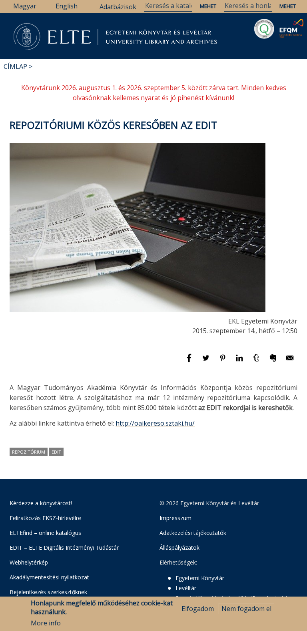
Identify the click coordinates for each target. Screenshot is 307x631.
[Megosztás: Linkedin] (240, 361)
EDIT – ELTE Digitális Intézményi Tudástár (64, 547)
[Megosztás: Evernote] (274, 361)
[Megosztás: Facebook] (190, 361)
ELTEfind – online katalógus (45, 533)
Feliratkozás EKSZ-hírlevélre (45, 518)
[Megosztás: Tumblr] (257, 361)
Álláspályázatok (179, 547)
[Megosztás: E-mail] (290, 361)
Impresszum (175, 518)
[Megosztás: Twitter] (206, 361)
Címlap (15, 66)
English (67, 6)
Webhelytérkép (29, 562)
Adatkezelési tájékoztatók (192, 533)
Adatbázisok (118, 6)
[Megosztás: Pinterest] (223, 361)
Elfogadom (197, 608)
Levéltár (185, 588)
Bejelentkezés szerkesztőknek (48, 592)
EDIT (56, 452)
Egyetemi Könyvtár (199, 578)
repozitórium (28, 452)
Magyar (24, 6)
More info (46, 623)
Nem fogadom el (246, 608)
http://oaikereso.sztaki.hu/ (155, 423)
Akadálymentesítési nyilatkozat (49, 577)
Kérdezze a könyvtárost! (41, 503)
